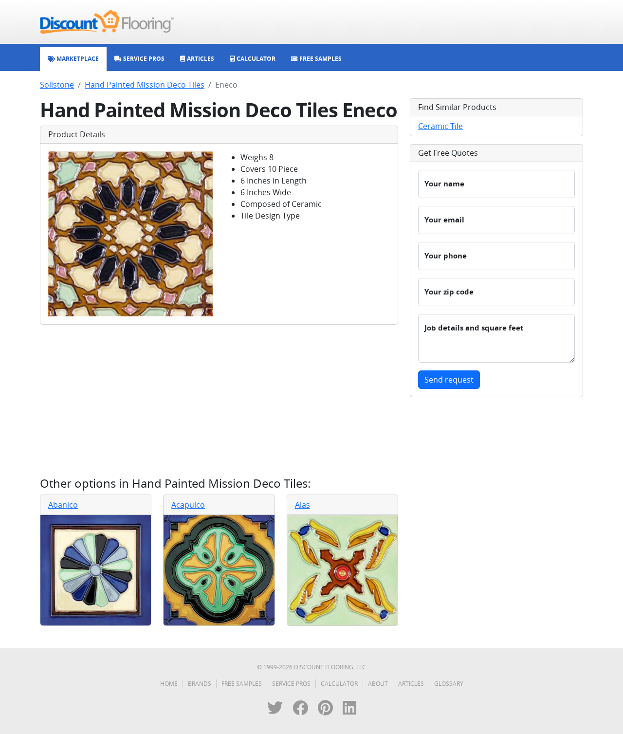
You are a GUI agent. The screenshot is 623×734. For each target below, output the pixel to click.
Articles (411, 683)
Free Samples (241, 683)
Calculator (339, 683)
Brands (199, 683)
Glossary (448, 683)
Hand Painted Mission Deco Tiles (144, 84)
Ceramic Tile (440, 126)
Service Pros (291, 683)
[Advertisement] (219, 400)
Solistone (57, 84)
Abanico (63, 504)
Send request (449, 379)
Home (169, 683)
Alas (302, 504)
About (378, 683)
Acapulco (188, 504)
